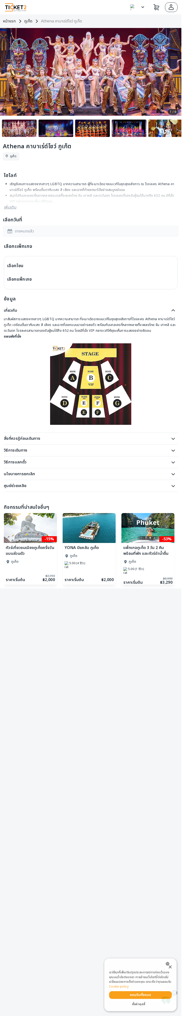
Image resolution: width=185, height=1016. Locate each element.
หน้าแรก (9, 21)
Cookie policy (119, 986)
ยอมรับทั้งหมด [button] (140, 994)
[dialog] (140, 984)
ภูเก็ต (28, 21)
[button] (171, 7)
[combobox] (169, 964)
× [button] (170, 967)
